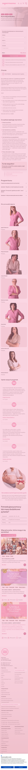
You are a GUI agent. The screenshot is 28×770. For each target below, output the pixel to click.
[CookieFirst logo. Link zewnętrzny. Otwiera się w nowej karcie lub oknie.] (1, 755)
